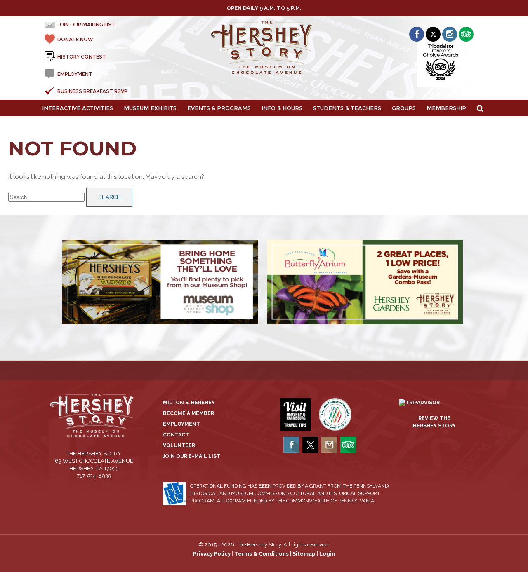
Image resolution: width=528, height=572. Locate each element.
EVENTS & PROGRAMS (219, 108)
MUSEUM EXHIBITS (150, 108)
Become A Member (188, 413)
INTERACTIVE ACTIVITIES (77, 108)
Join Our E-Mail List (191, 456)
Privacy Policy (212, 554)
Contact (176, 435)
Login (327, 554)
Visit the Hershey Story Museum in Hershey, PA (264, 47)
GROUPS (404, 108)
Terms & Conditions (261, 554)
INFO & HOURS (282, 108)
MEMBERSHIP (446, 108)
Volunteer (179, 445)
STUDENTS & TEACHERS (347, 108)
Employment (181, 424)
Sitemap (304, 554)
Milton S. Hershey (189, 403)
